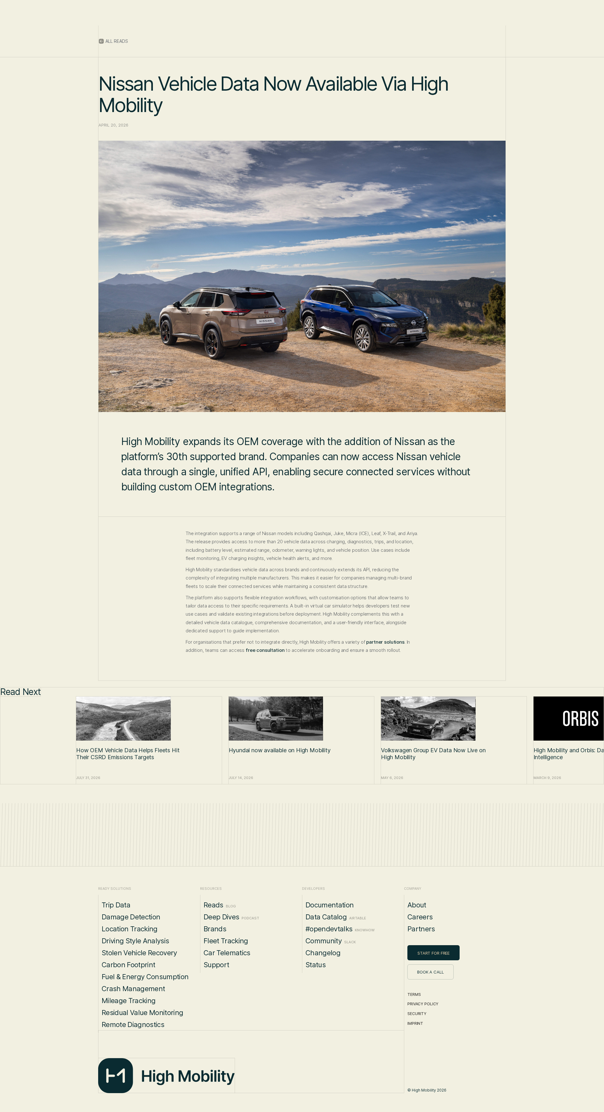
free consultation (265, 650)
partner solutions (385, 642)
